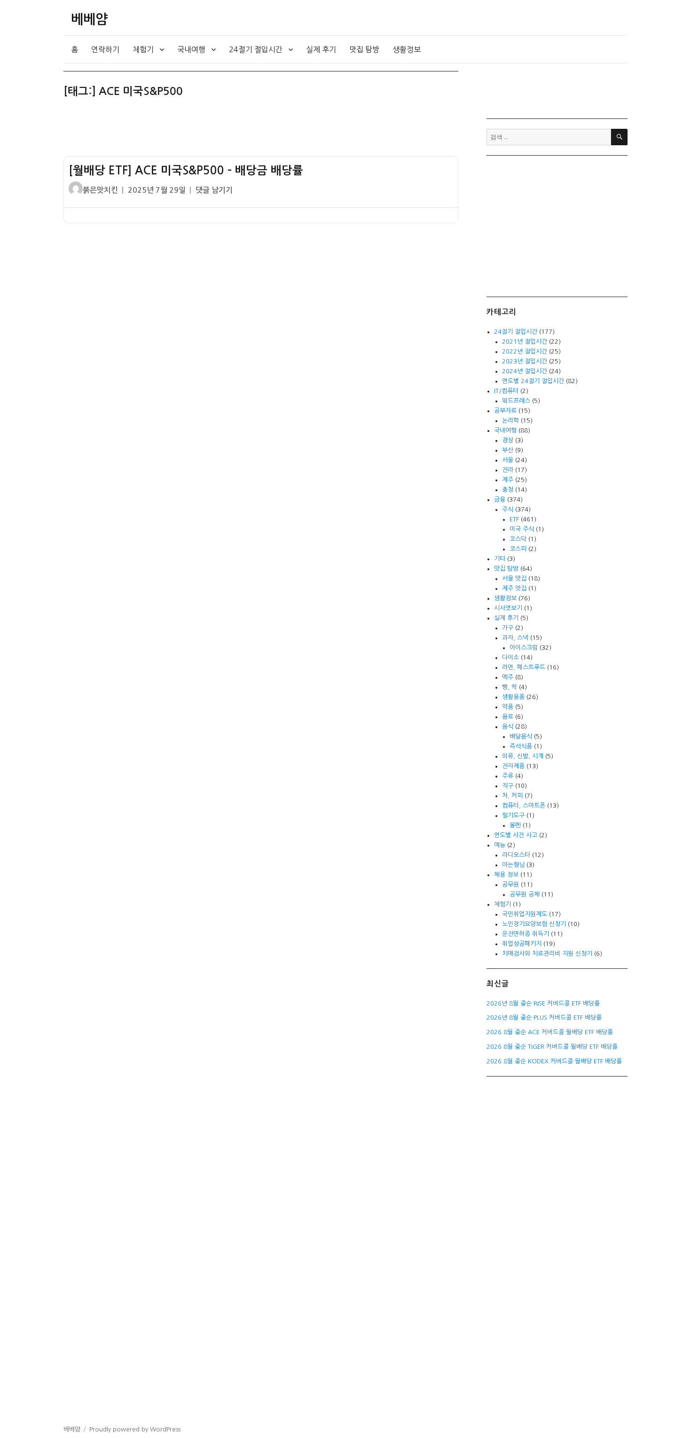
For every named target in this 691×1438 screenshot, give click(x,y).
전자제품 (513, 766)
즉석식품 (521, 746)
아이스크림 (524, 647)
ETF (514, 519)
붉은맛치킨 (100, 190)
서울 (507, 460)
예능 (499, 845)
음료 (507, 717)
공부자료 (505, 411)
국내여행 (191, 49)
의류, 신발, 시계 (522, 756)
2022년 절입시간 (524, 351)
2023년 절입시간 (524, 361)
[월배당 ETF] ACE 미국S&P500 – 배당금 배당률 (186, 170)
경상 (507, 440)
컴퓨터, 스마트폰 (523, 805)
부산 (507, 450)
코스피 (518, 549)
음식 (507, 726)
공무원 (510, 884)
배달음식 (521, 736)
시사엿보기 (508, 608)
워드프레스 (516, 401)
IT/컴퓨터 (506, 391)
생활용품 (513, 697)
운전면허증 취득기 (525, 934)
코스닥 (518, 539)
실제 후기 (321, 49)
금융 (499, 499)
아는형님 (513, 865)
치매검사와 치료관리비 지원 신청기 (547, 954)
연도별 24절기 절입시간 (533, 381)
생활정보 (407, 49)
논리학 (510, 420)
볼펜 (515, 825)
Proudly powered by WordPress (135, 1429)
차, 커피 (512, 796)
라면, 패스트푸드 (523, 667)
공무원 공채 (525, 894)
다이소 (510, 657)
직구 (507, 786)
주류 (507, 776)
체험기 (143, 49)
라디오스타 (516, 855)
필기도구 (513, 815)
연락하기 (105, 49)
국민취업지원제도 (524, 914)
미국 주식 (522, 529)
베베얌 (89, 19)
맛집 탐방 (364, 49)
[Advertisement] (263, 131)
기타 (499, 559)
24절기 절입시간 (256, 49)
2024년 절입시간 (524, 371)
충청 (507, 490)
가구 (507, 628)
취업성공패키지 (522, 944)
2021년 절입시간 (524, 341)
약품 (507, 707)
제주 (507, 480)
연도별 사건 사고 (515, 835)
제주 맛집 (514, 588)
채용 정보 (506, 875)
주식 (507, 509)
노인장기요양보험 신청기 (534, 924)
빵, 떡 (509, 687)
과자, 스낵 (515, 638)
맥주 (507, 677)
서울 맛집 (514, 578)
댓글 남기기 (214, 190)
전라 (507, 470)
